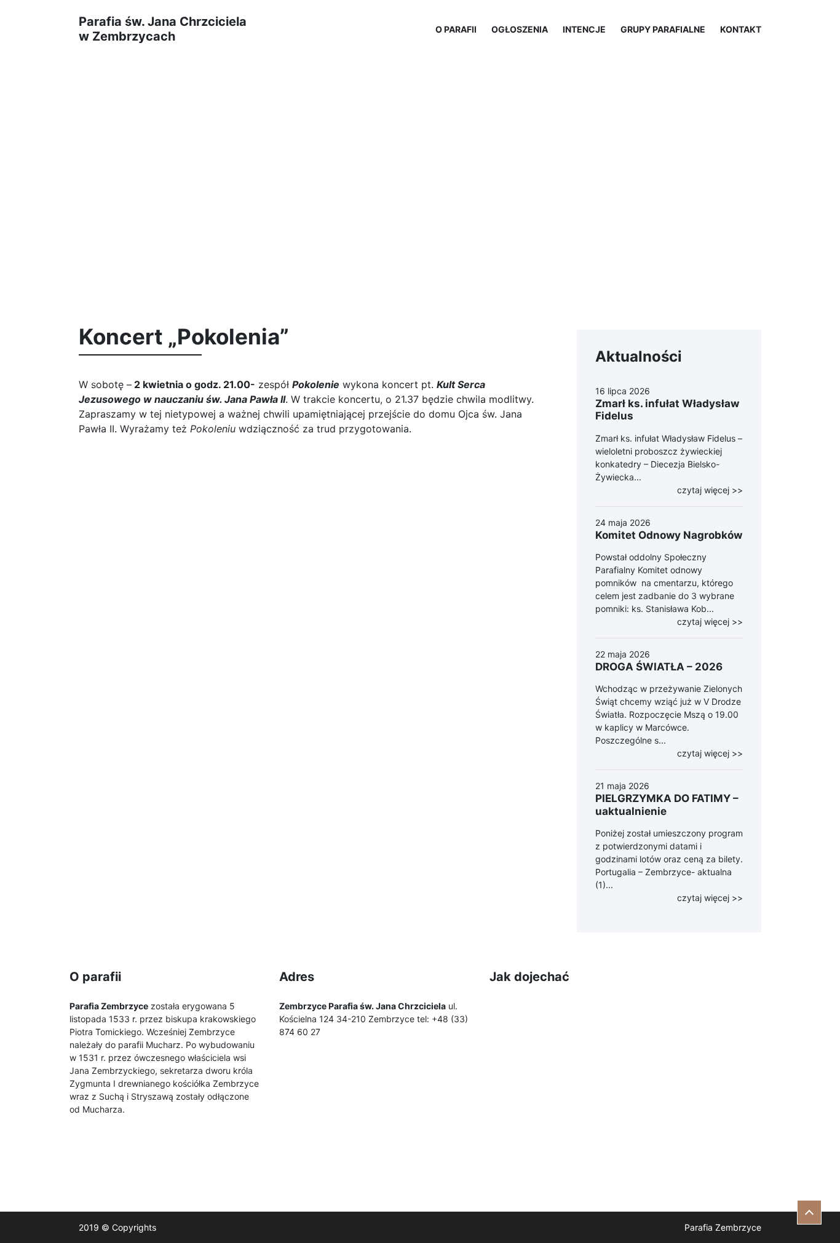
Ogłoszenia (519, 29)
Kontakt (740, 29)
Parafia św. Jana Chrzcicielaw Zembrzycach (163, 29)
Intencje (584, 29)
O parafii (456, 29)
